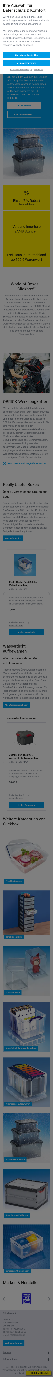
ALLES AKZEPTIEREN (26, 63)
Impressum (38, 70)
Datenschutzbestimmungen (21, 70)
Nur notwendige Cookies (26, 55)
